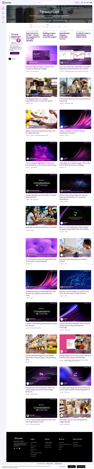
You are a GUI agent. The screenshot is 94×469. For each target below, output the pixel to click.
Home (32, 103)
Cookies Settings (62, 466)
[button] (85, 2)
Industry (47, 24)
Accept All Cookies (81, 466)
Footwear (71, 103)
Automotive (80, 71)
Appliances (76, 71)
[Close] (92, 466)
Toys (65, 167)
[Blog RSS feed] (10, 59)
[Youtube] (91, 2)
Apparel (73, 71)
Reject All (72, 466)
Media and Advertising (34, 199)
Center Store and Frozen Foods (76, 360)
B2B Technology (85, 71)
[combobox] (37, 27)
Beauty (69, 103)
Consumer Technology (34, 394)
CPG (31, 71)
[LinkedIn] (87, 2)
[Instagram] (89, 2)
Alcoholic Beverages (68, 71)
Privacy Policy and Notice (13, 467)
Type (31, 24)
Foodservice (44, 135)
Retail (47, 135)
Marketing (66, 231)
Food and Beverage (36, 71)
